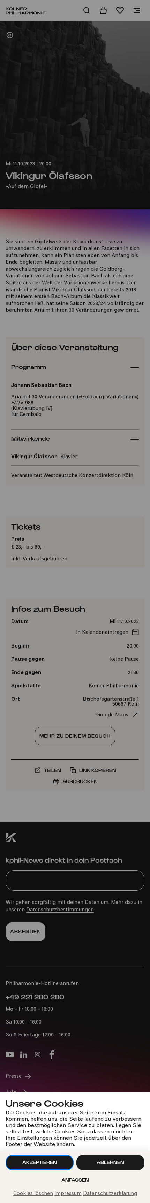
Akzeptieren (39, 1162)
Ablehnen (110, 1162)
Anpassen (75, 1180)
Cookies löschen (33, 1193)
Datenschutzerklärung (110, 1193)
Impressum (68, 1193)
